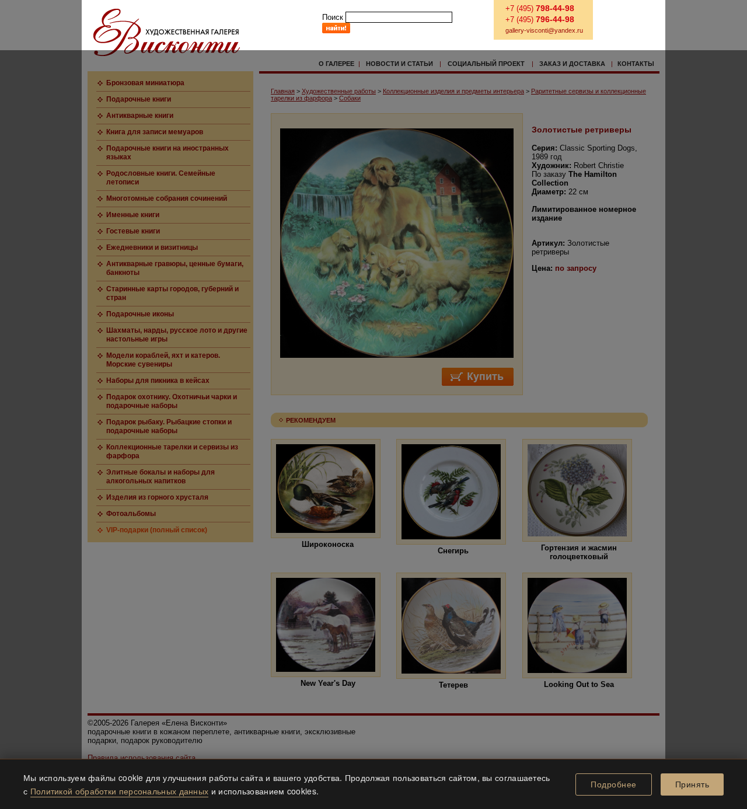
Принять (692, 784)
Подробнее (614, 784)
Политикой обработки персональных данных (119, 791)
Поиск (332, 17)
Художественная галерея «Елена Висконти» (166, 32)
